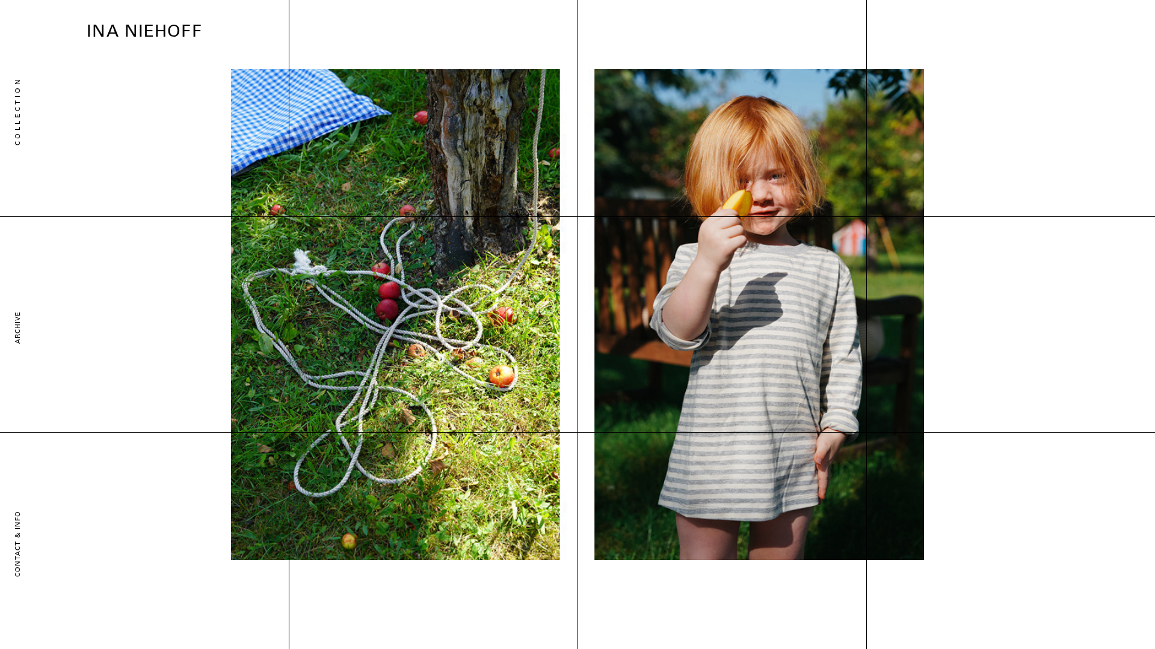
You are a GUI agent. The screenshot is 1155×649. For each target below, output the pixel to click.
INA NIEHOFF (144, 31)
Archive (18, 327)
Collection (18, 111)
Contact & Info (18, 544)
